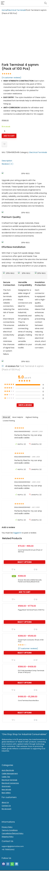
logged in (17, 532)
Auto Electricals (8, 770)
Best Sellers (6, 793)
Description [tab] (7, 160)
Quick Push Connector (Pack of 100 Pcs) (31, 641)
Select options (25, 562)
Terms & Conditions (10, 830)
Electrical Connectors (10, 783)
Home (4, 10)
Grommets (6, 786)
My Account (6, 809)
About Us (5, 802)
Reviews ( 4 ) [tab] (7, 164)
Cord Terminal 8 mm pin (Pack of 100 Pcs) (30, 551)
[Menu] (2, 3)
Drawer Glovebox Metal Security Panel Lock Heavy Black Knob (30, 581)
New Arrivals (6, 789)
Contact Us (6, 806)
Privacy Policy (7, 827)
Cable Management (10, 773)
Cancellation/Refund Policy (12, 833)
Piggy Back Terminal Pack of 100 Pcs (31, 610)
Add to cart (9, 136)
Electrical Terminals (17, 10)
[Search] (45, 3)
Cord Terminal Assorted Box (28, 700)
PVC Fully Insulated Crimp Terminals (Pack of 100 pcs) (31, 671)
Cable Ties (6, 777)
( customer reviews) (11, 77)
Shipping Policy (7, 836)
